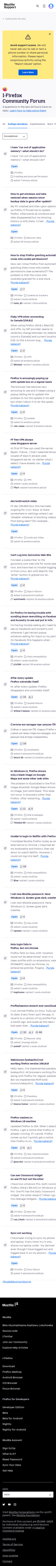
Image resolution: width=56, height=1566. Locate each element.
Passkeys (32, 1096)
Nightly (6, 1424)
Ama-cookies (10, 1555)
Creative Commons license (23, 1529)
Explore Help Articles (15, 1347)
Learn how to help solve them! (28, 110)
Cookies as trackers (37, 295)
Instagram (15, 1504)
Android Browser (12, 1377)
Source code (9, 1330)
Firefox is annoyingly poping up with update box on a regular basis (31, 380)
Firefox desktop (12, 1371)
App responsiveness (38, 1154)
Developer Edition (13, 1407)
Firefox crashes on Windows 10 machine (23, 1119)
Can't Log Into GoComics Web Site (31, 555)
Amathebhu (33, 750)
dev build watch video (24, 501)
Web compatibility (37, 656)
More (50, 124)
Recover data (34, 238)
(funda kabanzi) (20, 282)
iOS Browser (9, 1383)
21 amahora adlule (42, 757)
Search (37, 6)
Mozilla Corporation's (22, 1512)
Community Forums (15, 19)
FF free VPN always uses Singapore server (24, 441)
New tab (31, 1212)
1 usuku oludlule (43, 822)
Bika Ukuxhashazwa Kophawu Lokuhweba (27, 1325)
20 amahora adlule (40, 664)
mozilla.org (9, 1538)
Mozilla (10, 1305)
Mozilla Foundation (28, 1515)
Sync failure (33, 1269)
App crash (32, 923)
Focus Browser (11, 1388)
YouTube (9, 1504)
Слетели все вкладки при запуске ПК (33, 724)
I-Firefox (18, 172)
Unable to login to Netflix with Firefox (33, 836)
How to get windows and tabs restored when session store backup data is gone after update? (31, 197)
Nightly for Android (14, 1429)
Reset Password (12, 1459)
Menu (44, 6)
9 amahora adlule (43, 426)
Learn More (28, 72)
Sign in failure (34, 591)
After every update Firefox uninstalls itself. (25, 680)
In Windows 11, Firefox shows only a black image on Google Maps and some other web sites (30, 775)
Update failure (34, 703)
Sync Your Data (11, 1465)
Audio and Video (35, 537)
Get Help (7, 1470)
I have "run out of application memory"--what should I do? (28, 149)
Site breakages (35, 815)
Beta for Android (12, 1418)
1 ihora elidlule (39, 303)
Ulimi (5, 1489)
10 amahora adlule (44, 599)
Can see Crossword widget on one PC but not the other (27, 1177)
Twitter (3, 1504)
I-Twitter (7, 1336)
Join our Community (14, 1342)
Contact (7, 1561)
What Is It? (9, 1453)
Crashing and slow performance (31, 176)
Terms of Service (12, 1544)
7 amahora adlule (40, 364)
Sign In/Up (8, 1448)
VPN (29, 357)
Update (31, 418)
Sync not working (21, 1233)
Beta (5, 1412)
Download (8, 1366)
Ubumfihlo (8, 1550)
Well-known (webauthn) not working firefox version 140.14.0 (30, 1061)
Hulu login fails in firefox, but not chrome (24, 946)
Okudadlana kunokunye (16, 1281)
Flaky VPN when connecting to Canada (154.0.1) (27, 318)
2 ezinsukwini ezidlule (43, 1162)
